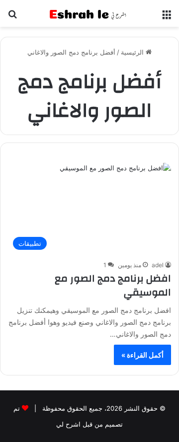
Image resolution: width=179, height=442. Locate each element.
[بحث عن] (12, 17)
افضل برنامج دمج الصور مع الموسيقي (113, 285)
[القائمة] (167, 17)
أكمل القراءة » (142, 355)
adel (158, 265)
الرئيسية (133, 52)
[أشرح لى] (89, 13)
